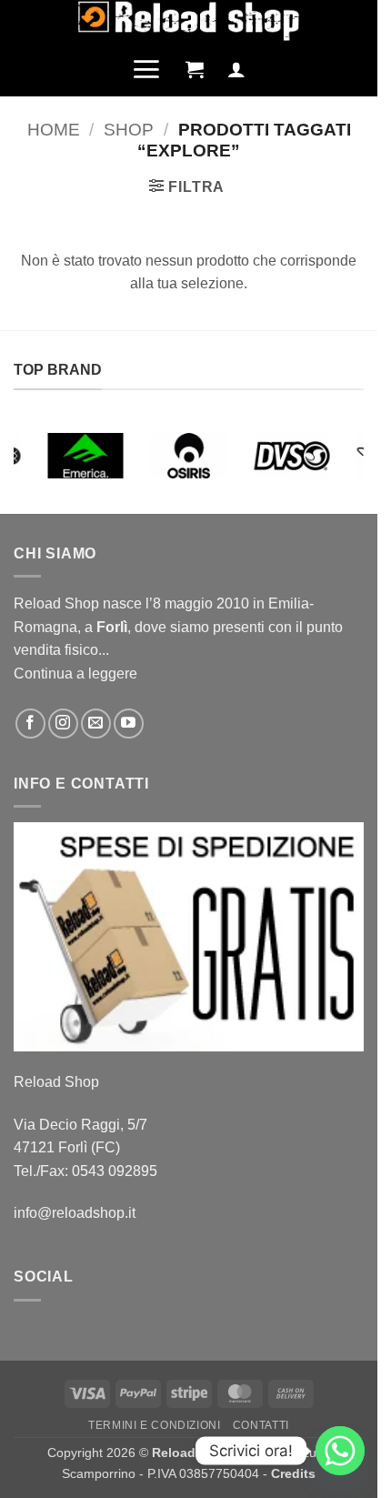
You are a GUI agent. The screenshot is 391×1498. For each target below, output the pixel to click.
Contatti (261, 1425)
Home (53, 129)
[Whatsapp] (340, 1450)
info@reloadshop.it (74, 1213)
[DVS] (291, 455)
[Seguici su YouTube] (129, 724)
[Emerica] (86, 455)
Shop (129, 129)
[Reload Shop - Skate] (188, 21)
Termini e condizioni (154, 1425)
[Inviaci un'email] (96, 724)
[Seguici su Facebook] (30, 724)
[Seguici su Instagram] (63, 724)
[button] (146, 69)
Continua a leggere (75, 673)
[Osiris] (188, 455)
